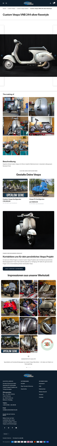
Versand (41, 394)
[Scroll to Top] (54, 443)
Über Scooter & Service (27, 386)
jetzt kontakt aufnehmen (14, 268)
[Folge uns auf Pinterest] (12, 428)
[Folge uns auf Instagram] (8, 428)
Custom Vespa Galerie (22, 8)
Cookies (41, 397)
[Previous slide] (2, 55)
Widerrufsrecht (43, 391)
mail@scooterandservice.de (10, 409)
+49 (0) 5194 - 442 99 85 (9, 405)
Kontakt (23, 383)
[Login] (50, 3)
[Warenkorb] (53, 3)
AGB (40, 386)
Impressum (42, 383)
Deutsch (5, 433)
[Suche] (6, 3)
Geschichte (24, 389)
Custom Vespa (11, 8)
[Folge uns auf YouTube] (16, 428)
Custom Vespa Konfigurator (12, 199)
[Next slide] (55, 55)
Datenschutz (42, 389)
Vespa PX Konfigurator (36, 199)
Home (4, 8)
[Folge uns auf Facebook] (5, 428)
